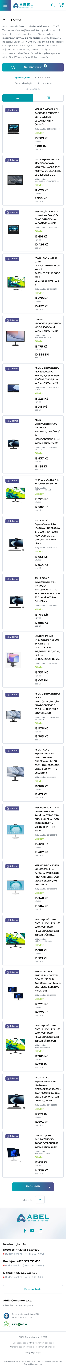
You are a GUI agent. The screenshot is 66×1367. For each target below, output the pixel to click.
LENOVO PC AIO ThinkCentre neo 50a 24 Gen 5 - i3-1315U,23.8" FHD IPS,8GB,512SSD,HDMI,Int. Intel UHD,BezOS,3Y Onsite (47, 647)
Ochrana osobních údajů (22, 1347)
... (28, 1199)
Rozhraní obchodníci (46, 1347)
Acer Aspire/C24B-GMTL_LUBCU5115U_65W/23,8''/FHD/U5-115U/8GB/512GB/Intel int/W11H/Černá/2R (47, 927)
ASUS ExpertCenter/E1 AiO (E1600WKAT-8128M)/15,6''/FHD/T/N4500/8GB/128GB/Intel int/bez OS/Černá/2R (47, 375)
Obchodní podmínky (22, 1343)
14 (31, 1199)
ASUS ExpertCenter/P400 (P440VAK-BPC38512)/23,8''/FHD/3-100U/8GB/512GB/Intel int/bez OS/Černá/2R (47, 431)
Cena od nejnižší (44, 77)
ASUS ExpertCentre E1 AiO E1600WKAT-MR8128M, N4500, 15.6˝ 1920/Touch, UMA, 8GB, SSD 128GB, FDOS (48, 167)
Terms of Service (30, 1364)
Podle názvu (45, 83)
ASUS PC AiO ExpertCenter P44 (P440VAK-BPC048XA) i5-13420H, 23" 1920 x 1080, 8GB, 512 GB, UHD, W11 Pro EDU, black (48, 532)
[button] (17, 98)
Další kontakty (33, 1289)
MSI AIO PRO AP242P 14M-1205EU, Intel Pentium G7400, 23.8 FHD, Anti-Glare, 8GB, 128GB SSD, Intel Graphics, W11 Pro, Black (47, 819)
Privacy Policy (52, 1361)
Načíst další (33, 1186)
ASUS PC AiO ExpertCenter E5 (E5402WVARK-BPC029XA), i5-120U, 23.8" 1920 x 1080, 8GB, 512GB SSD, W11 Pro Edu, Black (47, 761)
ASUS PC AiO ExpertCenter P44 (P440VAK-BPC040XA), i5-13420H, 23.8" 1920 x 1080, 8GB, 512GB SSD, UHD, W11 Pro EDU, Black (48, 1089)
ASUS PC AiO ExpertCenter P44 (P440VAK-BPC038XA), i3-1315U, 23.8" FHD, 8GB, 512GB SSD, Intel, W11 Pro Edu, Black (47, 590)
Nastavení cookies (43, 1343)
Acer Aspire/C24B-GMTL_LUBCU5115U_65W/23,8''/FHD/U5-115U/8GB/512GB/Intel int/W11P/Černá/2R (47, 1033)
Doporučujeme (21, 77)
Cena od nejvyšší (24, 83)
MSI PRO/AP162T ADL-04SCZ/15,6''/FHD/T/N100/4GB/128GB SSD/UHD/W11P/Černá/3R (47, 117)
